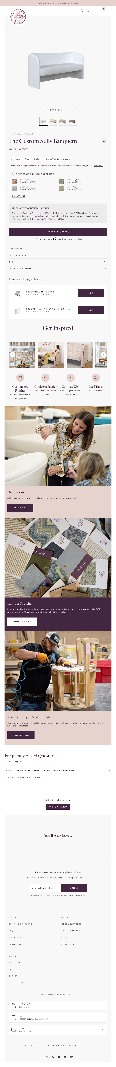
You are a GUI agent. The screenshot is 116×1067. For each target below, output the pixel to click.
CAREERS (14, 976)
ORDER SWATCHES (71, 924)
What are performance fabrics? (24, 777)
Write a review (58, 806)
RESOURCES (67, 944)
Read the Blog (21, 735)
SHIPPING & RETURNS (20, 924)
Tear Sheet (20, 508)
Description (16, 248)
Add (91, 293)
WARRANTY (15, 937)
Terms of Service (79, 1045)
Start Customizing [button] (58, 232)
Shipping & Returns (20, 269)
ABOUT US (14, 962)
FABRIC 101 (15, 944)
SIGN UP (74, 888)
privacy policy (68, 895)
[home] (18, 17)
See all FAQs (12, 762)
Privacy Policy (57, 1045)
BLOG (64, 937)
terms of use (80, 895)
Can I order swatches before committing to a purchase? (40, 770)
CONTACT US (16, 983)
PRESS (12, 969)
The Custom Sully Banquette (24, 134)
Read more (98, 165)
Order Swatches (22, 621)
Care (12, 262)
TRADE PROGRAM (70, 931)
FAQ (11, 931)
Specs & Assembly (19, 255)
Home (11, 134)
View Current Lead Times (54, 219)
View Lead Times (96, 390)
